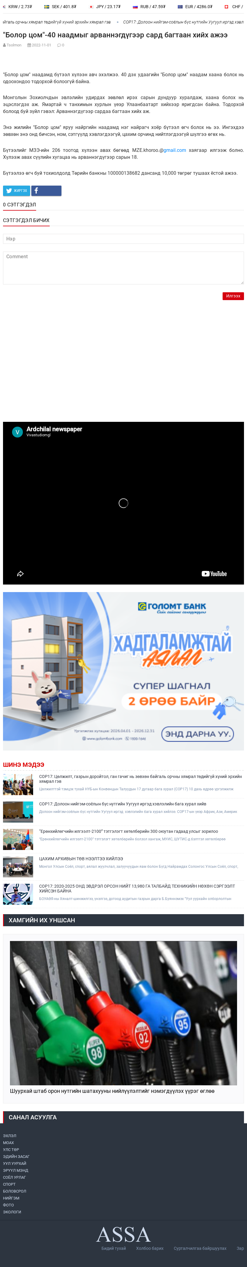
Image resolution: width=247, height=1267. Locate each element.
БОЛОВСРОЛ (14, 1191)
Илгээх (233, 296)
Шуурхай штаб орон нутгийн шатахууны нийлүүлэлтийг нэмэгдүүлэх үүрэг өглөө (112, 1091)
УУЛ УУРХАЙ (14, 1163)
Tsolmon (14, 45)
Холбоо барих (150, 1248)
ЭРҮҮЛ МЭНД (15, 1170)
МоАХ (8, 1143)
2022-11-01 (41, 45)
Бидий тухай (114, 1248)
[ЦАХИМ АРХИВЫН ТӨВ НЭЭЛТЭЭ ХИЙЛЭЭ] (18, 866)
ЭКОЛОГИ (12, 1212)
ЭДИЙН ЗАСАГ (16, 1157)
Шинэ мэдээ (23, 764)
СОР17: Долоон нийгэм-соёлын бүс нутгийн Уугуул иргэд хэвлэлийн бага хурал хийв (122, 803)
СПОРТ (9, 1184)
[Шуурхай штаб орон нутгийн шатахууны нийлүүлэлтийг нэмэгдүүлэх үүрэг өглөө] (123, 1013)
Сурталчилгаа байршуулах (200, 1248)
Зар (240, 1248)
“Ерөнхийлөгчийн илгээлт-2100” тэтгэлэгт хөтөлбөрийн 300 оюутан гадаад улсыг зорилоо (128, 831)
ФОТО (8, 1205)
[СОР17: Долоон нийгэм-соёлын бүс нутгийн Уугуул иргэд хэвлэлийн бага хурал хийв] (18, 812)
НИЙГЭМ (11, 1198)
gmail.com (175, 150)
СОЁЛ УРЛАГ (14, 1177)
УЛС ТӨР (11, 1150)
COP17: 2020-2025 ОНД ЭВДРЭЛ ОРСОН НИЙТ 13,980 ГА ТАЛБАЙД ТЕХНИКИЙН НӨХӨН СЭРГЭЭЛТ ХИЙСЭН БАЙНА (137, 888)
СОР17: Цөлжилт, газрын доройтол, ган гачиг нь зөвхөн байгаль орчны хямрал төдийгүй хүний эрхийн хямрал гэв (140, 779)
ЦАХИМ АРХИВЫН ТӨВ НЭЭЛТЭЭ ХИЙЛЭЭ (81, 858)
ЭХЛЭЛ (9, 1136)
